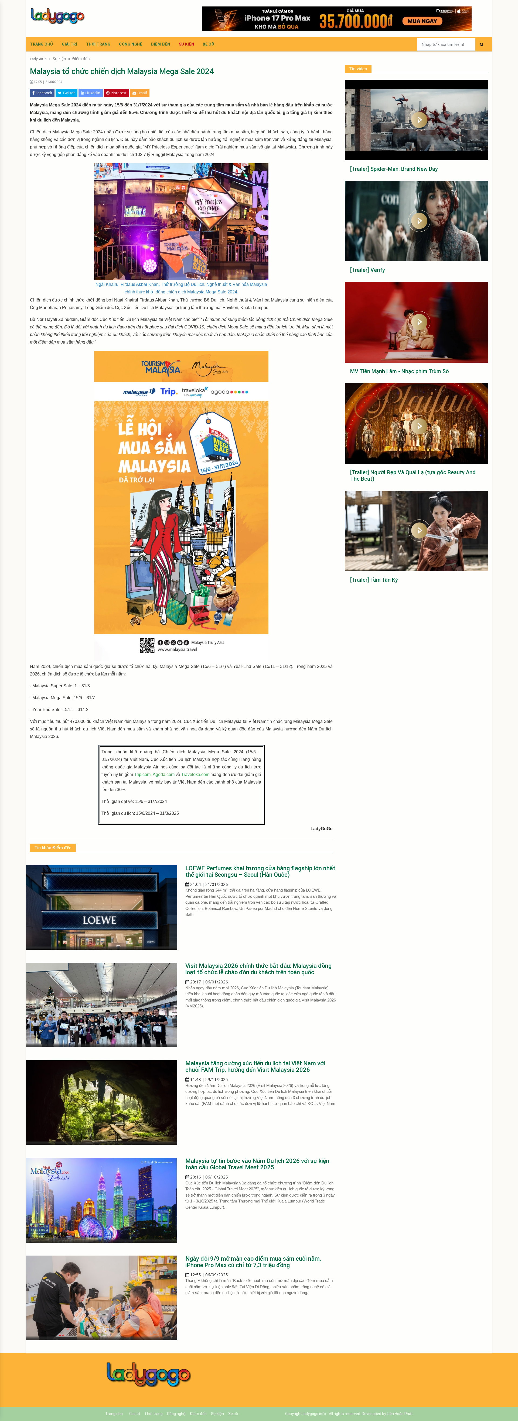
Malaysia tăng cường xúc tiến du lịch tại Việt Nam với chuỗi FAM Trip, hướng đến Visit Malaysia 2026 (255, 1066)
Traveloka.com (195, 774)
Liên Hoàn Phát (400, 1414)
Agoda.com (164, 774)
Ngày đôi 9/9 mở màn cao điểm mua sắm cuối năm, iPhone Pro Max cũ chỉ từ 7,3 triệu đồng (253, 1261)
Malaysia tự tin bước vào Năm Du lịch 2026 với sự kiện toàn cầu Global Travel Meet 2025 (257, 1164)
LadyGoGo (38, 59)
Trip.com (142, 774)
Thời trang (98, 44)
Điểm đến (160, 44)
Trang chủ (41, 44)
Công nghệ (130, 44)
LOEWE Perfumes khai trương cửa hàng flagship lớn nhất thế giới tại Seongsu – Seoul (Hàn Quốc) (260, 871)
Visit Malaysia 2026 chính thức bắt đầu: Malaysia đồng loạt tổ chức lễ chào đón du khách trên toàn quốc (258, 969)
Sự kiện (186, 44)
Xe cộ (208, 44)
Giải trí (69, 44)
